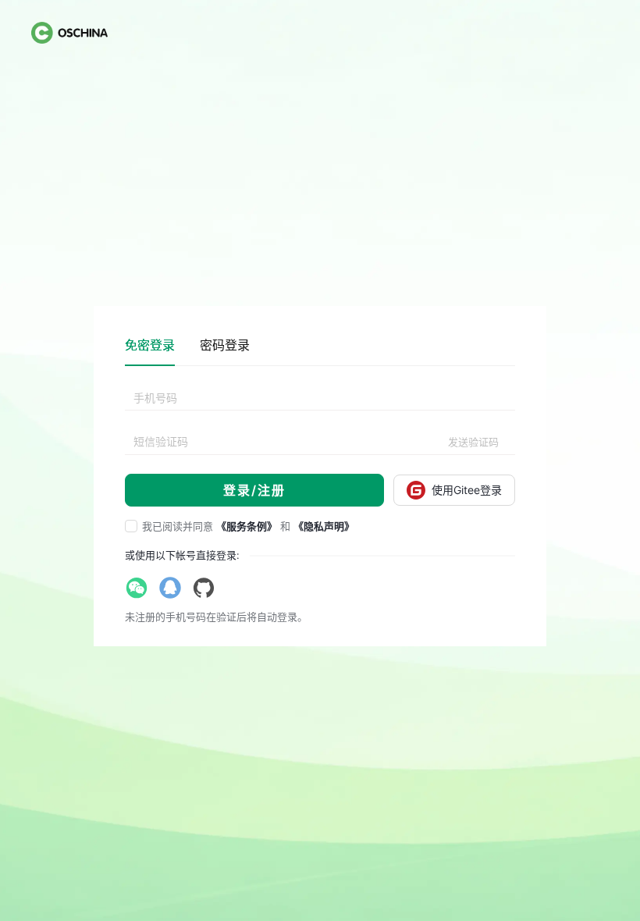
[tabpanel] (320, 446)
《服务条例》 (246, 526)
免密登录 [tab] (150, 345)
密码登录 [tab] (225, 345)
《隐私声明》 (323, 526)
